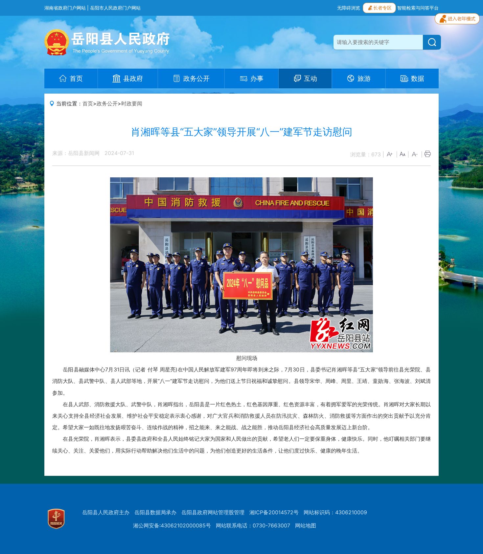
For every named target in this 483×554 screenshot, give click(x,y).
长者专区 (382, 8)
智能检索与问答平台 (418, 8)
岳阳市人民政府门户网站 (115, 8)
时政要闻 (131, 103)
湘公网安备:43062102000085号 (172, 525)
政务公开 (107, 103)
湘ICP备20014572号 (274, 512)
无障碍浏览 (348, 8)
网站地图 (305, 525)
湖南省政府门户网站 (65, 8)
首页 (87, 103)
